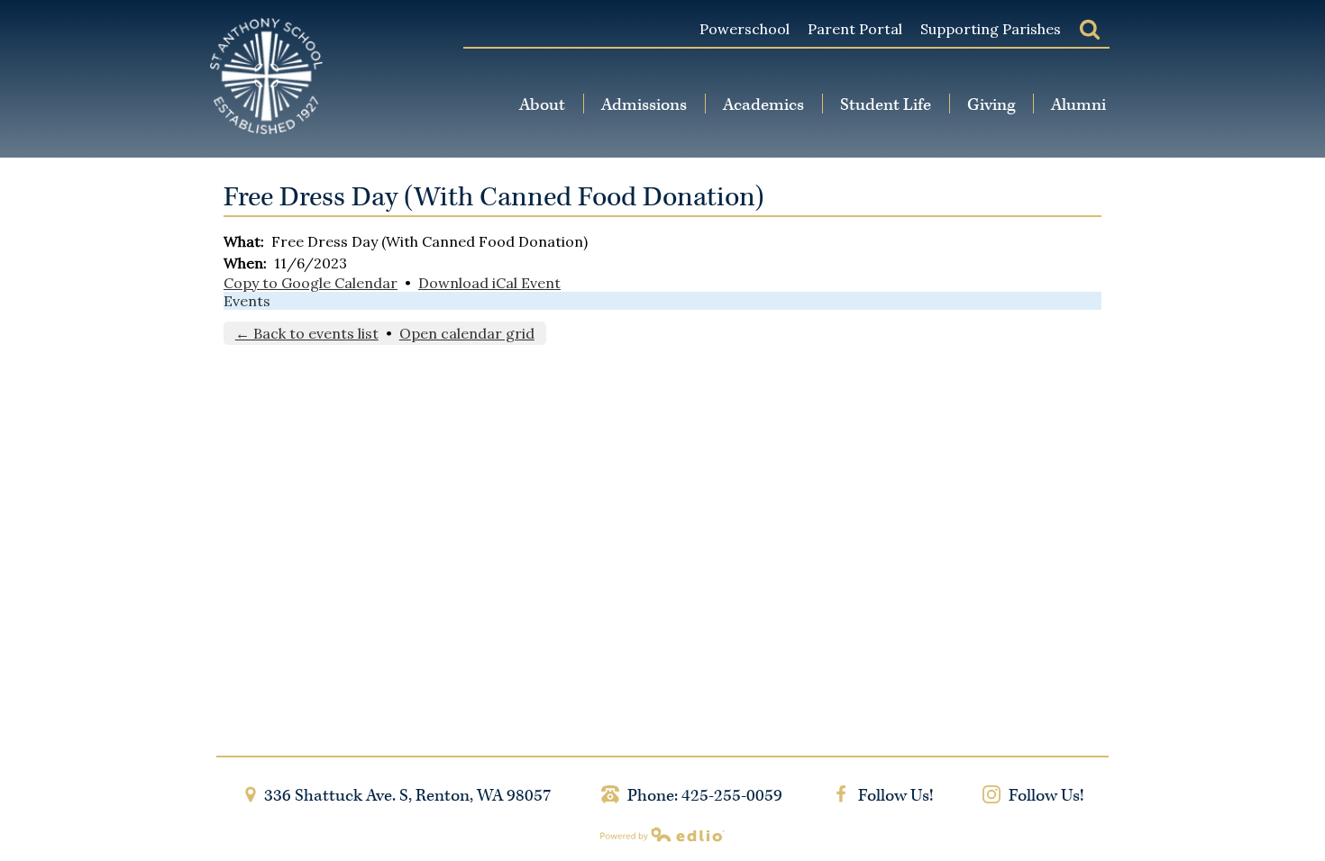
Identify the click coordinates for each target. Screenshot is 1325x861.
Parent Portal (855, 29)
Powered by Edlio (662, 834)
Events (247, 301)
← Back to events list (307, 333)
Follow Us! (893, 795)
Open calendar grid (467, 333)
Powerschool (744, 29)
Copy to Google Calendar (311, 283)
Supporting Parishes (990, 29)
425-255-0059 (731, 795)
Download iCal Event (489, 283)
